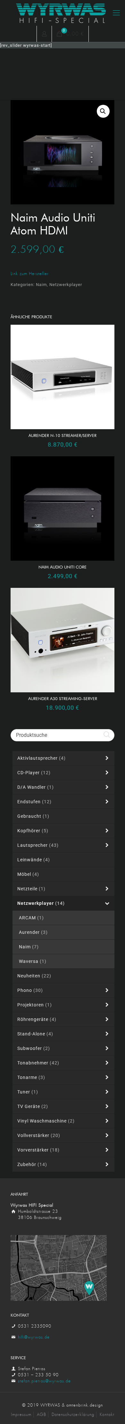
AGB (41, 1414)
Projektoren (34, 1004)
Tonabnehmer (38, 1062)
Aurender (33, 932)
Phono (30, 990)
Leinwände (33, 859)
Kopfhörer (32, 830)
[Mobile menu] (116, 12)
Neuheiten (34, 975)
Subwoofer (33, 1048)
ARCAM (31, 917)
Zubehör (32, 1164)
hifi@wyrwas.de (34, 1337)
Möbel (28, 874)
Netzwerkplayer (65, 284)
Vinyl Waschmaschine (46, 1120)
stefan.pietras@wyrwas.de (44, 1381)
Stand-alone (35, 1033)
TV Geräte (32, 1106)
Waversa (32, 961)
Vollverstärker (38, 1135)
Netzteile (31, 888)
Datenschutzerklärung (73, 1414)
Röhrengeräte (36, 1019)
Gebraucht (33, 816)
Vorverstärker (38, 1149)
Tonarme (31, 1077)
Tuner (27, 1091)
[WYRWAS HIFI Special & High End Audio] (62, 13)
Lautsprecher (38, 845)
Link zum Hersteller (30, 273)
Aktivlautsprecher (41, 758)
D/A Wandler (35, 787)
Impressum (21, 1414)
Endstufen (34, 801)
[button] (103, 111)
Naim (41, 284)
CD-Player (34, 772)
